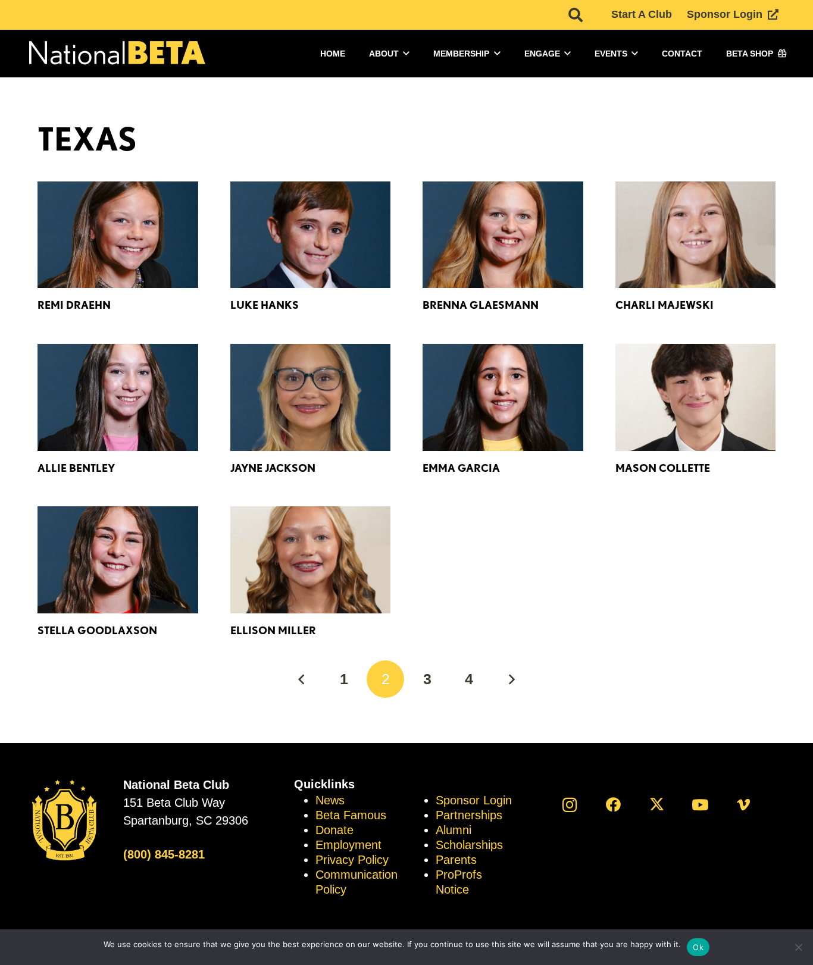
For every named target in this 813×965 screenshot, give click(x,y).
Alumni (453, 829)
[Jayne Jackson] (310, 397)
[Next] (511, 679)
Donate (334, 829)
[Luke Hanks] (310, 235)
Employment (348, 844)
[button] (575, 15)
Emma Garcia (461, 468)
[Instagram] (570, 804)
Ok (698, 947)
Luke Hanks (264, 305)
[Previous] (302, 679)
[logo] (116, 53)
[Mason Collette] (695, 397)
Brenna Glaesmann (481, 305)
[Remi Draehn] (117, 235)
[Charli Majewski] (695, 235)
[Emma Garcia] (503, 397)
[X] (657, 804)
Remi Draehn (74, 305)
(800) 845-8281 (164, 854)
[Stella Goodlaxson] (117, 559)
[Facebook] (613, 804)
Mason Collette (662, 468)
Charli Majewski (664, 305)
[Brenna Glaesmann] (503, 235)
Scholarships (469, 844)
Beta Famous (350, 815)
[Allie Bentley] (117, 397)
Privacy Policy (352, 859)
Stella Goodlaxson (97, 630)
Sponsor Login (474, 800)
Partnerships (469, 815)
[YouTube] (700, 804)
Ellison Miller (273, 630)
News (330, 800)
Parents (456, 859)
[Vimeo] (743, 804)
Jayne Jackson (272, 468)
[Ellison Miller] (310, 559)
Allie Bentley (76, 468)
